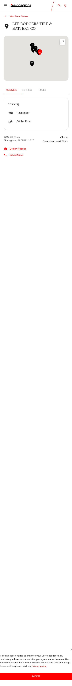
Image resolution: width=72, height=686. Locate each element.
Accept (36, 676)
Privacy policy (31, 666)
